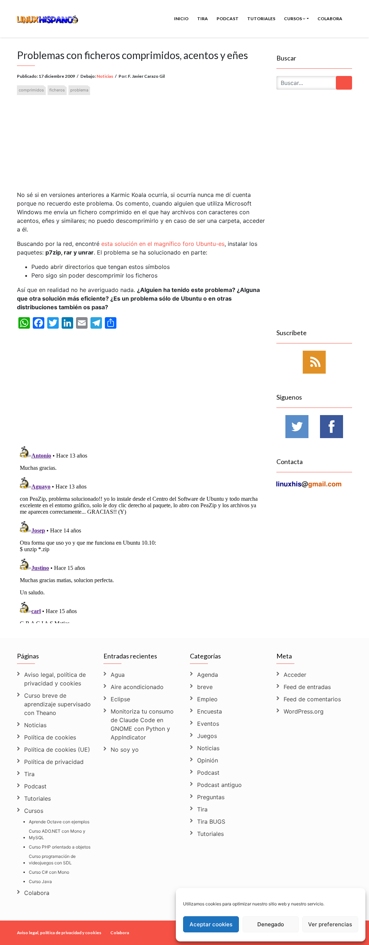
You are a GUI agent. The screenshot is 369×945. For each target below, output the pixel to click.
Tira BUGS (211, 821)
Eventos (208, 723)
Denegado (270, 924)
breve (205, 686)
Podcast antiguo (219, 784)
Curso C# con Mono (49, 872)
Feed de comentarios (312, 699)
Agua (118, 674)
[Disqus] (141, 533)
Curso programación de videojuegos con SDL (52, 859)
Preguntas (210, 797)
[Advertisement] (141, 137)
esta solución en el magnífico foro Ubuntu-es (162, 243)
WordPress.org (304, 711)
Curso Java (40, 881)
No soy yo (125, 749)
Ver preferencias (330, 924)
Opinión (207, 760)
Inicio (181, 18)
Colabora (329, 18)
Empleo (207, 699)
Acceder (295, 674)
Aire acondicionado (137, 686)
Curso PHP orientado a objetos (59, 847)
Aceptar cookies (211, 924)
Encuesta (209, 711)
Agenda (207, 674)
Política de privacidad (54, 761)
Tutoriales (261, 18)
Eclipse (120, 699)
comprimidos (31, 90)
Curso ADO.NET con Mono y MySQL (57, 834)
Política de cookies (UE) (57, 749)
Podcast (228, 18)
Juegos (207, 735)
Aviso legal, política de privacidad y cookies (55, 679)
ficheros (57, 90)
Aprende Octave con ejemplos (59, 821)
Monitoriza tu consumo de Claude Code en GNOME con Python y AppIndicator (142, 724)
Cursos (293, 18)
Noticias (105, 76)
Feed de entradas (307, 686)
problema (79, 90)
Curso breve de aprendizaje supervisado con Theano (57, 704)
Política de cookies (50, 737)
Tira (202, 18)
